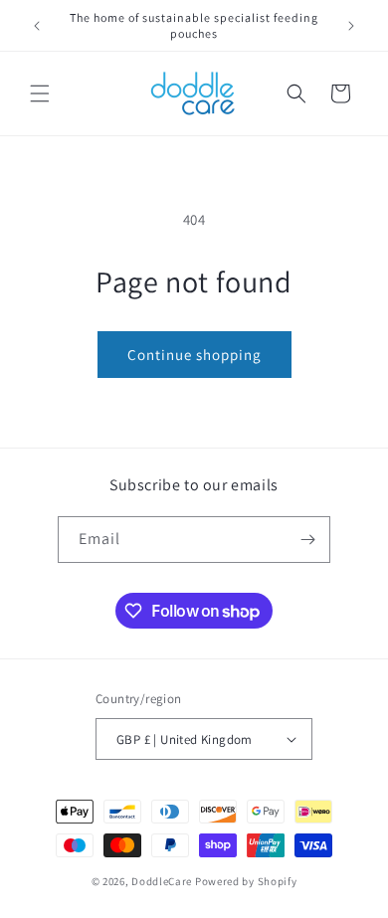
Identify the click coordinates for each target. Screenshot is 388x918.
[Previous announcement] (37, 26)
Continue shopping (194, 354)
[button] (40, 93)
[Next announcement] (351, 26)
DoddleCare (161, 881)
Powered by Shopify (246, 881)
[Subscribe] (307, 539)
